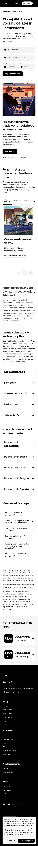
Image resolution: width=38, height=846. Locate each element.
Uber (5, 3)
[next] (34, 200)
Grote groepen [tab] (7, 200)
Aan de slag (9, 152)
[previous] (31, 200)
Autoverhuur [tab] (28, 201)
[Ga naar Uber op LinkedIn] (3, 804)
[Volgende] (30, 272)
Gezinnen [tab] (17, 201)
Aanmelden (27, 3)
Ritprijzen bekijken (12, 74)
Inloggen (17, 3)
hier (21, 832)
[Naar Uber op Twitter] (19, 804)
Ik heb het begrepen (26, 841)
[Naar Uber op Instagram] (13, 804)
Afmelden (11, 841)
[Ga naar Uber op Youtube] (8, 804)
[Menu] (35, 3)
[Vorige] (24, 272)
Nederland (7, 11)
